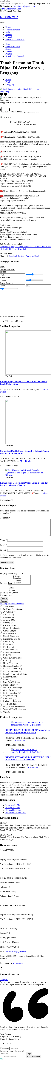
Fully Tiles (9, 655)
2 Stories (8, 606)
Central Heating (11, 628)
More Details (25, 461)
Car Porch (9, 625)
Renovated (9, 698)
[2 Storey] (21, 576)
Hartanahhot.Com (13, 810)
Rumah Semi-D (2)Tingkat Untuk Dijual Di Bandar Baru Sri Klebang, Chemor (24, 484)
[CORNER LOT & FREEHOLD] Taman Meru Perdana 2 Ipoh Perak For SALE (27, 731)
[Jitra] (19, 586)
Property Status (7, 573)
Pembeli (8, 34)
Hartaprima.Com (12, 807)
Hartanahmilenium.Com (15, 812)
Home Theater (10, 663)
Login (29, 1054)
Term (2, 267)
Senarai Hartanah (12, 30)
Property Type (6, 583)
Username (4, 1048)
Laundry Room (11, 677)
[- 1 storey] (21, 581)
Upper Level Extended (14, 706)
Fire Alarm (9, 644)
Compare (4, 979)
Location (4, 593)
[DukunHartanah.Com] (10, 9)
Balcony (8, 622)
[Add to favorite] (5, 95)
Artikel (8, 32)
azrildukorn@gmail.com (24, 6)
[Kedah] (19, 588)
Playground (10, 696)
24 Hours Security (12, 609)
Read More (20, 740)
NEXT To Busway (12, 687)
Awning (9, 620)
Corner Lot (9, 631)
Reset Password (33, 1057)
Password (4, 1051)
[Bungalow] (21, 578)
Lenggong (9, 84)
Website (3, 550)
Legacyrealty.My (12, 805)
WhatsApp (29, 256)
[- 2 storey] (21, 583)
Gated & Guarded (12, 658)
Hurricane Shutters (12, 666)
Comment (5, 518)
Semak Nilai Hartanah (14, 39)
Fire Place (8, 647)
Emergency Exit (11, 639)
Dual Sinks (9, 633)
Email (36, 256)
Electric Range (10, 636)
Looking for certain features (12, 604)
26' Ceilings (9, 612)
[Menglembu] (19, 592)
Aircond (8, 614)
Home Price (5, 277)
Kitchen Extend (12, 671)
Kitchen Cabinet (12, 668)
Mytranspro (18, 963)
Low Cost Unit (11, 682)
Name (3, 540)
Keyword (4, 595)
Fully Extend (10, 650)
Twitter (21, 256)
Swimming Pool (12, 701)
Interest (3, 272)
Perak (7, 82)
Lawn (7, 679)
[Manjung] (19, 590)
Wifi (6, 712)
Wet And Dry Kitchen (14, 709)
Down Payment (6, 283)
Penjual (8, 37)
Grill (7, 660)
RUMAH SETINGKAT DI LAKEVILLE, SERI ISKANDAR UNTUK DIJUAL (27, 758)
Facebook (13, 256)
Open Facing (10, 690)
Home (8, 27)
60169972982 (9, 17)
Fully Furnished (11, 652)
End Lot (8, 641)
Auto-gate (9, 617)
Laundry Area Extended (15, 674)
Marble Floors (10, 685)
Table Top (9, 704)
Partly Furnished (12, 693)
